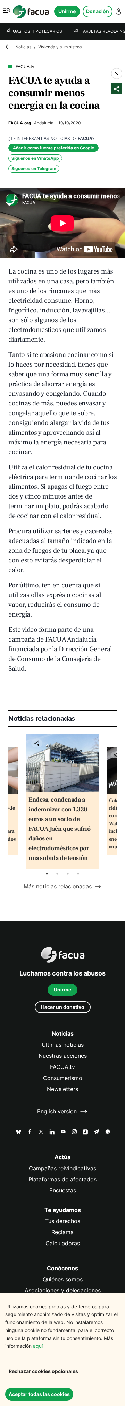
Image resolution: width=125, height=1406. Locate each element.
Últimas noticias (63, 1044)
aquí (38, 1346)
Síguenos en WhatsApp (35, 158)
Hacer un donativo (62, 1007)
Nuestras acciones (63, 1056)
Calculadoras (62, 1243)
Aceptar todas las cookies (39, 1394)
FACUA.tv (62, 1067)
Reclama (62, 1232)
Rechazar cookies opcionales (43, 1371)
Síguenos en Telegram (33, 168)
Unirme (67, 11)
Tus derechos (62, 1221)
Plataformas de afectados (62, 1179)
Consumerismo (62, 1078)
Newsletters (62, 1089)
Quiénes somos (63, 1279)
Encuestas (62, 1190)
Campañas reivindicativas (62, 1168)
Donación (97, 11)
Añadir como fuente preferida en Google (53, 147)
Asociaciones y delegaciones (63, 1290)
